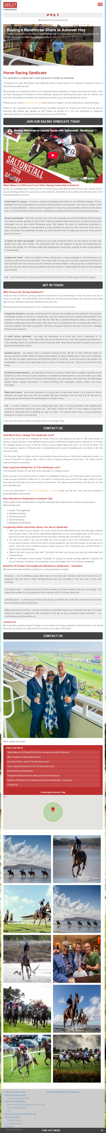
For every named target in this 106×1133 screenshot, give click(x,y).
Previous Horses (14, 1123)
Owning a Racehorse (16, 1108)
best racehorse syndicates (20, 771)
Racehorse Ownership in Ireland (42, 491)
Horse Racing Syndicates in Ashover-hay (26, 1104)
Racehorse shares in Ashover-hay (20, 1114)
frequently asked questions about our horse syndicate (33, 775)
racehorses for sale (33, 103)
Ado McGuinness (15, 1130)
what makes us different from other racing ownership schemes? (38, 752)
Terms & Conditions (70, 1092)
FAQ (9, 1111)
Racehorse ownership (15, 1092)
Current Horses (14, 1120)
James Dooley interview (18, 1098)
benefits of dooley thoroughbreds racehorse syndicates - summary (39, 780)
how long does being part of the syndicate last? (30, 766)
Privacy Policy (53, 1092)
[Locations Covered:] (4, 4)
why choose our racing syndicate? (23, 757)
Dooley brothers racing (15, 1095)
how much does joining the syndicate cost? (28, 762)
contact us (12, 785)
